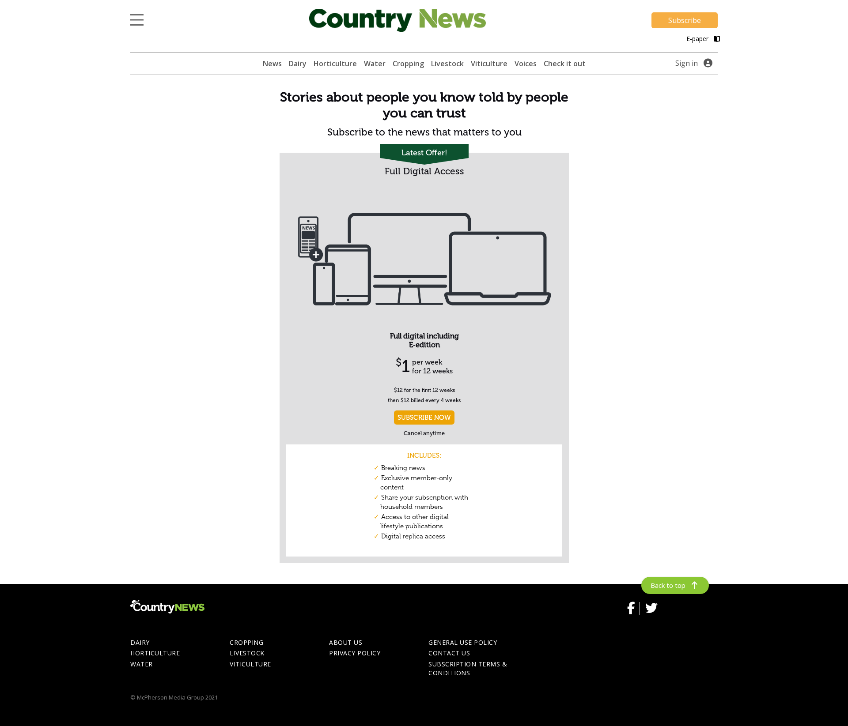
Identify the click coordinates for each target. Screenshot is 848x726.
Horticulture (335, 63)
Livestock (447, 63)
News (272, 63)
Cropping (408, 63)
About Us (345, 642)
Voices (526, 63)
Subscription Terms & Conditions (467, 668)
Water (375, 63)
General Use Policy (462, 642)
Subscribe (684, 20)
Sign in (686, 63)
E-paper (698, 38)
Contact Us (449, 653)
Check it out (565, 63)
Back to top (668, 585)
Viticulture (489, 63)
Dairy (298, 63)
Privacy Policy (354, 653)
